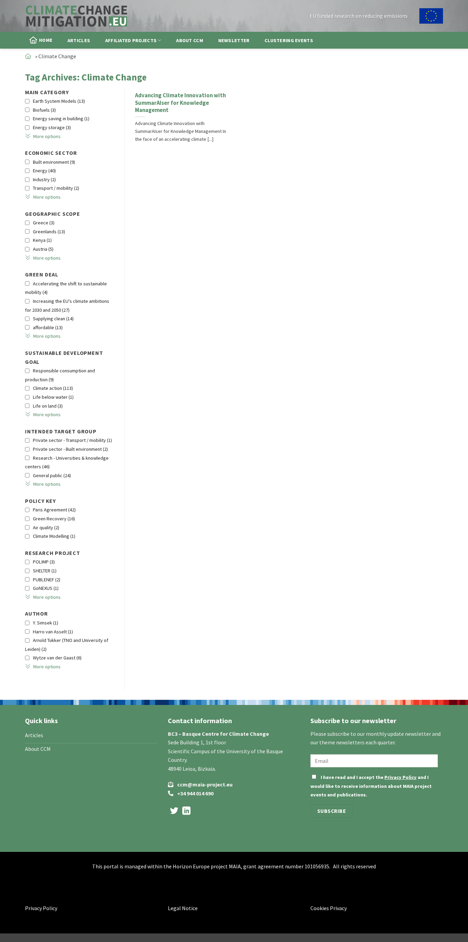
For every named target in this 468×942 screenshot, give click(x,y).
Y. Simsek (45, 623)
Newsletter (234, 40)
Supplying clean (53, 318)
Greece (43, 223)
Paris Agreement (54, 510)
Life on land (48, 406)
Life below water (53, 397)
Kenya (42, 240)
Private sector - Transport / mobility (72, 440)
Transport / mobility (56, 188)
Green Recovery (54, 519)
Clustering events (288, 40)
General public (52, 475)
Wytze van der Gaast (57, 658)
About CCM (189, 40)
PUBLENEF (46, 580)
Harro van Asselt (53, 632)
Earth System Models (59, 101)
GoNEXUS (46, 588)
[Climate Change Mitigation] (76, 15)
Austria (43, 249)
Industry (44, 179)
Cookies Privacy (328, 908)
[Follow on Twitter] (174, 811)
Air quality (46, 527)
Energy (44, 171)
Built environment (54, 162)
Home (45, 40)
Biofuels (44, 110)
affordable (48, 327)
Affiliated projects (131, 40)
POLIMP (44, 562)
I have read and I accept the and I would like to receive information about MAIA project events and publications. (371, 786)
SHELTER (45, 571)
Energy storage (52, 127)
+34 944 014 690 (195, 793)
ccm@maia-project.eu (205, 784)
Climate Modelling (54, 536)
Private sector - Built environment (70, 449)
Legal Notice (183, 908)
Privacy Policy (400, 777)
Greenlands (49, 231)
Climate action (53, 388)
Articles (78, 40)
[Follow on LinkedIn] (186, 811)
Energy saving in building (61, 118)
